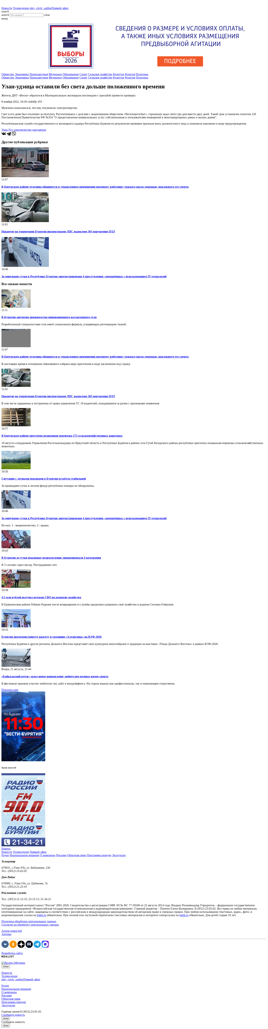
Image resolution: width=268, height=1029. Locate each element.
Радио (5, 855)
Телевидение (21, 8)
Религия (130, 74)
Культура (118, 74)
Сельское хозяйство (100, 74)
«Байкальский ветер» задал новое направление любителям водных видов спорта (54, 676)
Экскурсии (119, 855)
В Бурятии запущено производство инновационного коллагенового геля (49, 317)
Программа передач (99, 855)
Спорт (83, 74)
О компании (47, 855)
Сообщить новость (13, 1014)
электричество (22, 129)
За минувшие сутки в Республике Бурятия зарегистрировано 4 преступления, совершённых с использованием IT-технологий (83, 276)
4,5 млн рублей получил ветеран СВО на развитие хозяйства (41, 597)
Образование (71, 74)
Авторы (6, 934)
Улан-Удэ (7, 129)
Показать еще (9, 689)
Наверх (6, 848)
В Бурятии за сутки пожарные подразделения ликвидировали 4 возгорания (51, 557)
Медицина (55, 74)
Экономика (22, 74)
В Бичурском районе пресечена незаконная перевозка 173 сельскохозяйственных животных (62, 435)
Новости (6, 8)
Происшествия (39, 74)
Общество (7, 74)
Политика (142, 74)
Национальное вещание (24, 855)
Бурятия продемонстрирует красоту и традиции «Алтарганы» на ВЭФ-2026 (51, 636)
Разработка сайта (12, 953)
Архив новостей (11, 930)
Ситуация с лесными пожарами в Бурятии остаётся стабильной (43, 478)
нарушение (39, 129)
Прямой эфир (49, 8)
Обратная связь (76, 855)
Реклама (61, 855)
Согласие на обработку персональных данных (30, 924)
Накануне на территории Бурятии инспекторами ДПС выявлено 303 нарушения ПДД (58, 231)
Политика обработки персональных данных (28, 921)
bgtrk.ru (41, 915)
